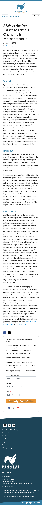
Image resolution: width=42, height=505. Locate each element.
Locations (5, 439)
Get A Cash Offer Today (10, 430)
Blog (3, 16)
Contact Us (10, 16)
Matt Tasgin (10, 46)
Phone (9, 383)
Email (8, 391)
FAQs (17, 16)
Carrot (32, 497)
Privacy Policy (7, 448)
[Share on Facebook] (4, 332)
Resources (5, 445)
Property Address (13, 375)
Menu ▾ (36, 16)
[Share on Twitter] (9, 332)
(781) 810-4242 (21, 324)
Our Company (6, 436)
